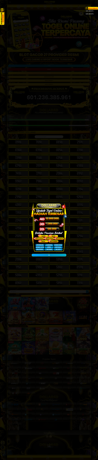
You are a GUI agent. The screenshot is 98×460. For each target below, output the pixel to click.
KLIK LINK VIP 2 (90, 13)
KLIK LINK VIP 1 (90, 11)
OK (49, 255)
